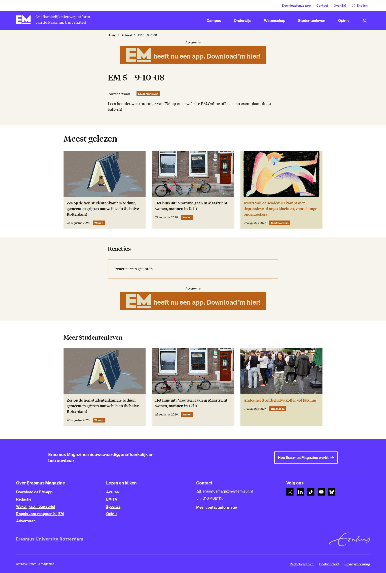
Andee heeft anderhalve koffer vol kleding (280, 400)
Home (111, 35)
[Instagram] (290, 492)
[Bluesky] (331, 492)
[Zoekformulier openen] (365, 20)
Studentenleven (148, 94)
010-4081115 (213, 498)
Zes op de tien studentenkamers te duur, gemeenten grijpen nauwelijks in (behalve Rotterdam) (103, 209)
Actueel (127, 35)
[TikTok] (310, 492)
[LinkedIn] (300, 492)
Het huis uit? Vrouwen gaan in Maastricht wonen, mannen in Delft (191, 206)
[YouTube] (321, 492)
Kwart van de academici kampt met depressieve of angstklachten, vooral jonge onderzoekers (280, 209)
